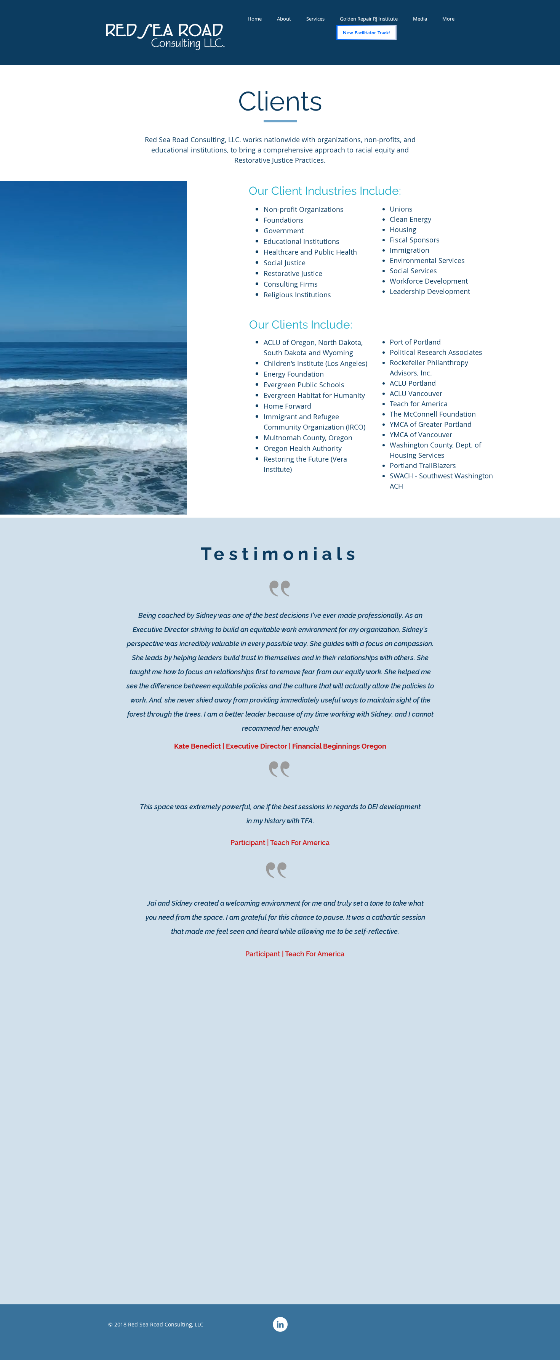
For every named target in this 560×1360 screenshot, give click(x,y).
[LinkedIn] (280, 1324)
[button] (420, 18)
